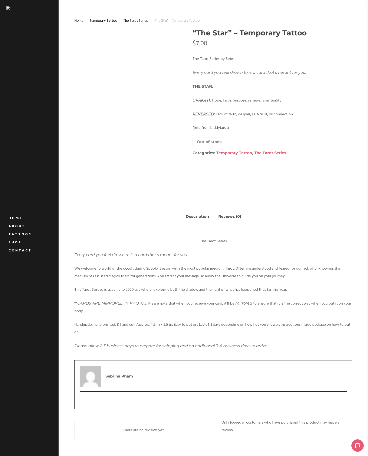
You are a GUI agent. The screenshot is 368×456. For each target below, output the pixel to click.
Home (78, 21)
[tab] (197, 217)
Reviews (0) (229, 216)
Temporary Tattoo (103, 21)
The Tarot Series (135, 21)
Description (197, 216)
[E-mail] (83, 400)
